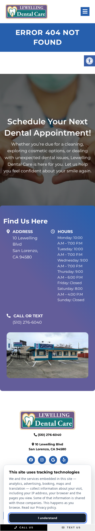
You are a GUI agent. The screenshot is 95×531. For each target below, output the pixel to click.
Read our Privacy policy (39, 507)
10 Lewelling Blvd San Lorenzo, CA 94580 (25, 248)
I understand (47, 518)
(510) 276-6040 (27, 322)
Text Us (73, 527)
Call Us (25, 527)
